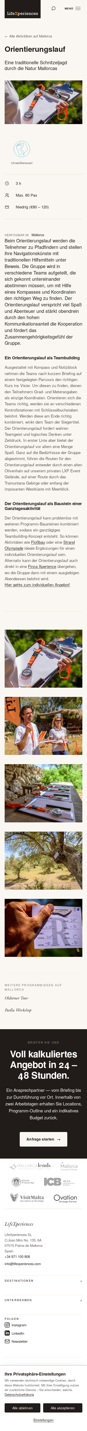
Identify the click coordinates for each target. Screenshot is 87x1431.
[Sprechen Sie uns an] (53, 8)
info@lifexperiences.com (23, 1263)
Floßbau (38, 542)
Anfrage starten (43, 1139)
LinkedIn (18, 1333)
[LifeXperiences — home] (23, 9)
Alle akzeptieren (63, 1408)
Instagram (19, 1324)
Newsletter (20, 1341)
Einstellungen (43, 1420)
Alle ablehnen (22, 1408)
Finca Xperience (42, 566)
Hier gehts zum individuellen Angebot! (37, 584)
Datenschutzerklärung (19, 1394)
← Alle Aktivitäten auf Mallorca (28, 36)
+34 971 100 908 (17, 1256)
